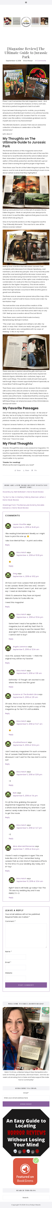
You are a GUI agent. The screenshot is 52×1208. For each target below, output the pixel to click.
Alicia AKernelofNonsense (24, 846)
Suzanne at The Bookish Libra (25, 694)
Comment (10, 921)
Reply (7, 545)
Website (8, 973)
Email (8, 962)
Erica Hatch (21, 552)
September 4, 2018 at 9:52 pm (26, 576)
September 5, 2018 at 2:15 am (25, 697)
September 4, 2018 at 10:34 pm (30, 617)
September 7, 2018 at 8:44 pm (26, 849)
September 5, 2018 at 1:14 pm (25, 795)
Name (8, 951)
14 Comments (40, 60)
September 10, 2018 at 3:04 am (30, 881)
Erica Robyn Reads (26, 22)
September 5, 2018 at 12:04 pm (26, 745)
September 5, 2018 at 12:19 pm (29, 774)
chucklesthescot (20, 742)
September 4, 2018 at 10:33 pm (30, 555)
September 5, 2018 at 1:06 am (29, 673)
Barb (15, 793)
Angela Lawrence (20, 646)
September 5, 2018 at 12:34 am (26, 649)
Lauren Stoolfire (19, 524)
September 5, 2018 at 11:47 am (30, 724)
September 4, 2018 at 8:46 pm (26, 527)
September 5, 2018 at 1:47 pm (29, 828)
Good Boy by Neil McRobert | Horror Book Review (23, 492)
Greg (15, 573)
